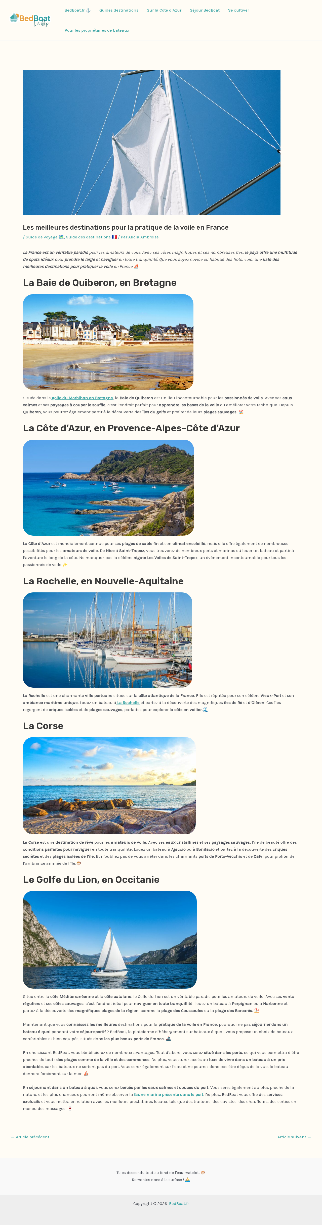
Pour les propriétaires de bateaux (97, 30)
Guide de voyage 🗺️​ (45, 236)
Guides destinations (118, 10)
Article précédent (30, 1137)
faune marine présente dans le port (168, 1094)
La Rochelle (128, 702)
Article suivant (294, 1137)
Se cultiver (238, 10)
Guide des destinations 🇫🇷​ (91, 236)
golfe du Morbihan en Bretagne (82, 397)
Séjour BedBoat (205, 10)
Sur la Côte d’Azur (164, 10)
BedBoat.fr (179, 1203)
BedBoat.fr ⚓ (78, 10)
